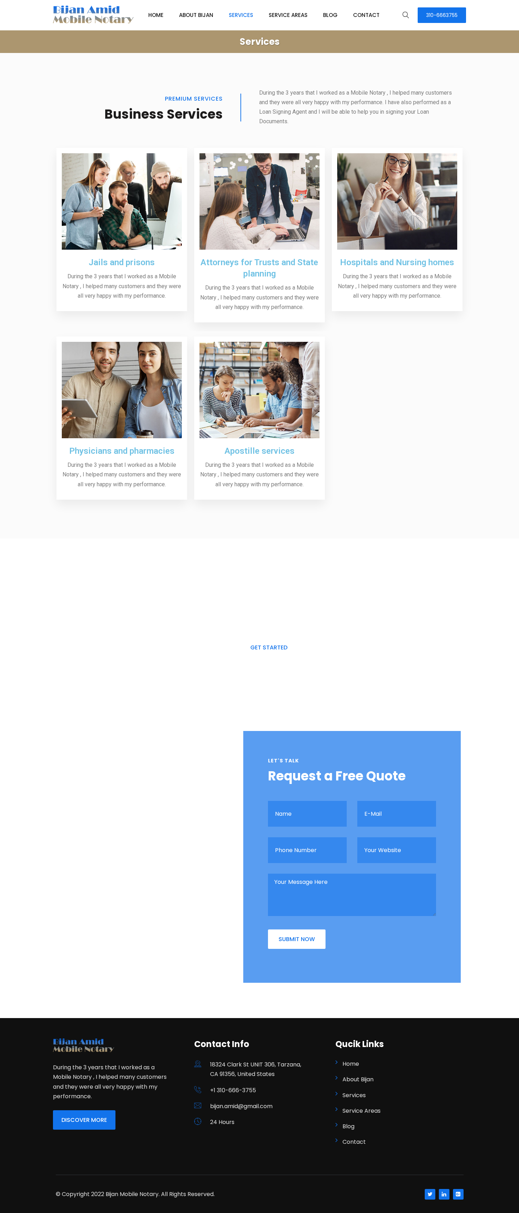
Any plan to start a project (268, 579)
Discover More (84, 1120)
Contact (366, 15)
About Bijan (196, 15)
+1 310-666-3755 (233, 1090)
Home (155, 15)
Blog (330, 15)
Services (241, 15)
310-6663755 (442, 15)
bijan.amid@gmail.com (241, 1106)
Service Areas (288, 15)
